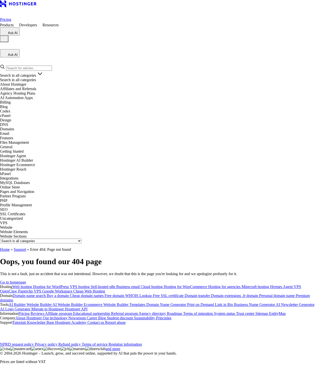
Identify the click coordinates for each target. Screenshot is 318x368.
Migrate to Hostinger (48, 309)
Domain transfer (198, 296)
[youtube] (36, 331)
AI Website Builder (68, 304)
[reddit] (44, 331)
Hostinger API (76, 309)
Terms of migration (198, 313)
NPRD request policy (17, 344)
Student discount (120, 318)
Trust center (245, 313)
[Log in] (3, 47)
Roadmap (175, 313)
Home (5, 249)
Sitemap (262, 313)
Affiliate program (59, 313)
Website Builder (39, 304)
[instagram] (20, 331)
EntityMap (277, 313)
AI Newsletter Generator (295, 304)
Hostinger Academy (71, 322)
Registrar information (125, 344)
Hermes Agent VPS (285, 287)
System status (225, 313)
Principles (163, 318)
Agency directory (153, 313)
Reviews (38, 313)
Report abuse (115, 322)
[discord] (60, 331)
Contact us (96, 322)
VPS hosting (80, 287)
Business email (128, 287)
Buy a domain (58, 296)
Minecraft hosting (255, 287)
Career (92, 318)
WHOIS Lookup (139, 296)
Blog (102, 318)
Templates (137, 304)
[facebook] (12, 331)
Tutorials (19, 322)
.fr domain (250, 296)
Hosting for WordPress (51, 287)
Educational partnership (92, 313)
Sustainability (145, 318)
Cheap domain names (87, 296)
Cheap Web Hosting (89, 291)
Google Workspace (57, 291)
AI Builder (18, 304)
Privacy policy (46, 344)
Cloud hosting (152, 287)
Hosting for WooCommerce (186, 287)
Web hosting (22, 287)
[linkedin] (4, 331)
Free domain (115, 296)
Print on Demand (201, 304)
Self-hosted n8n (103, 287)
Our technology (55, 318)
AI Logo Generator (15, 309)
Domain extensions (226, 296)
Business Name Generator (255, 304)
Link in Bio (224, 304)
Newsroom (77, 318)
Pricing (5, 19)
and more (113, 349)
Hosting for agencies (224, 287)
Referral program (125, 313)
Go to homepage (13, 282)
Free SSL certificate (169, 296)
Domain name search (30, 296)
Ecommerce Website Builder (106, 304)
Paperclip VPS (30, 291)
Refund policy (70, 344)
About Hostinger (29, 318)
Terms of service (95, 344)
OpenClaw (9, 291)
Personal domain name (277, 296)
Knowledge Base (41, 322)
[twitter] (28, 331)
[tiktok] (52, 331)
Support (20, 249)
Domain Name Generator (166, 304)
